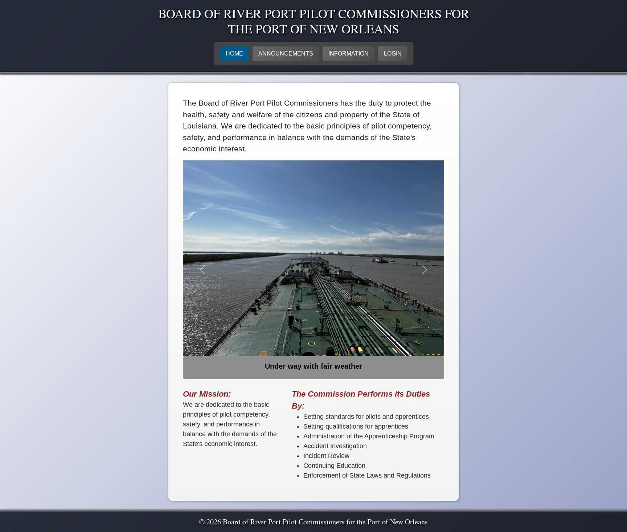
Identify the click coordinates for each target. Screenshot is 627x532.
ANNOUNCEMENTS (285, 53)
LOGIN (393, 53)
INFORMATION (348, 53)
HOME (234, 53)
